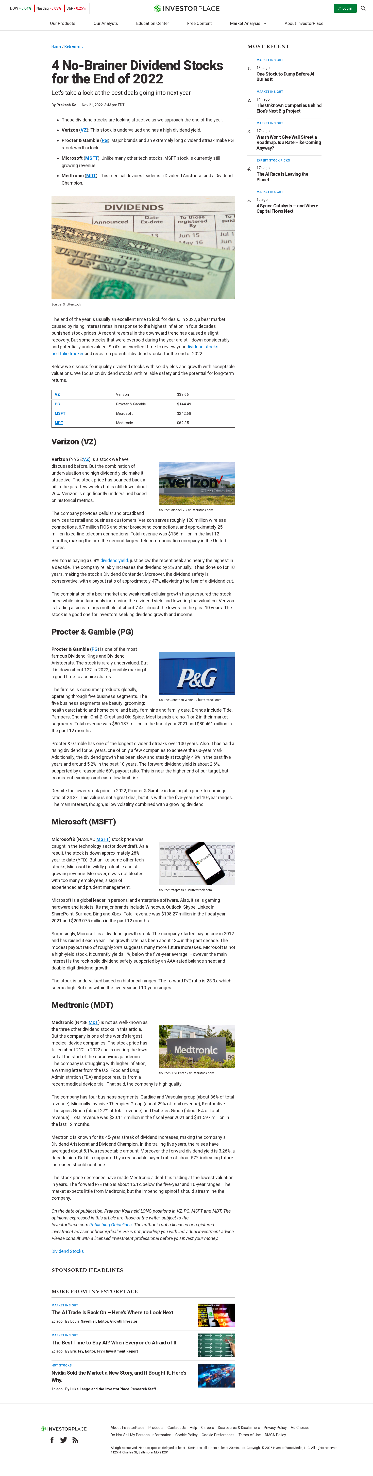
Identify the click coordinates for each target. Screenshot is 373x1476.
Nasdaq (43, 8)
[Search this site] (363, 8)
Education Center (152, 23)
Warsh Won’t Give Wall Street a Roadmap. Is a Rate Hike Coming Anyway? (289, 142)
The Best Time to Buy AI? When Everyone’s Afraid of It (114, 1343)
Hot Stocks (62, 1365)
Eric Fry (76, 1351)
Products (155, 1428)
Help (193, 1428)
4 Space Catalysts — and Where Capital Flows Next (287, 208)
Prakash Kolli (68, 105)
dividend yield (114, 560)
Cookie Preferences (218, 1435)
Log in (347, 8)
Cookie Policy (186, 1435)
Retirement (73, 46)
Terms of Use (250, 1435)
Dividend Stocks (68, 1251)
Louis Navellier (83, 1321)
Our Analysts (106, 23)
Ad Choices (300, 1428)
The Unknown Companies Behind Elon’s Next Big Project (289, 108)
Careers (207, 1428)
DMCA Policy (275, 1435)
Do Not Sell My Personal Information (141, 1435)
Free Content (199, 23)
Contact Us (176, 1428)
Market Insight (65, 1305)
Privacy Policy (275, 1428)
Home (56, 46)
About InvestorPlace (304, 23)
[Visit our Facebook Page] (52, 1440)
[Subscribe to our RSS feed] (75, 1440)
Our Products (62, 23)
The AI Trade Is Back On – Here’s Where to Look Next (113, 1312)
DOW (14, 8)
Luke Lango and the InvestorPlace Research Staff (113, 1389)
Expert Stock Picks (273, 160)
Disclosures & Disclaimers (239, 1428)
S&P (69, 8)
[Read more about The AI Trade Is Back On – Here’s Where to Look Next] (216, 1315)
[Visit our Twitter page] (63, 1440)
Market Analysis (245, 23)
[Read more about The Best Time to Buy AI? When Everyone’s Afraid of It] (216, 1345)
